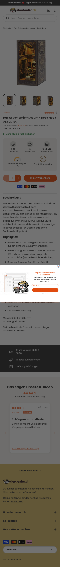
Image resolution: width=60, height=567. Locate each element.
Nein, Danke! (45, 293)
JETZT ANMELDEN (45, 290)
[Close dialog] (58, 266)
